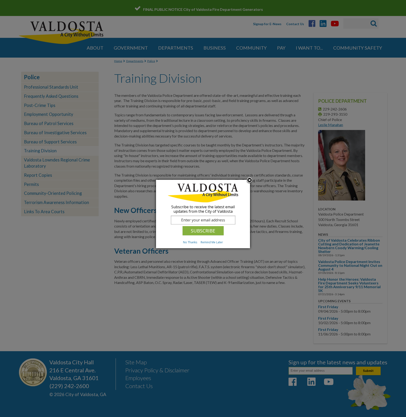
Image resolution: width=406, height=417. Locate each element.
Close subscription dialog (249, 180)
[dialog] (203, 214)
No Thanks (190, 242)
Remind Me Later (212, 242)
